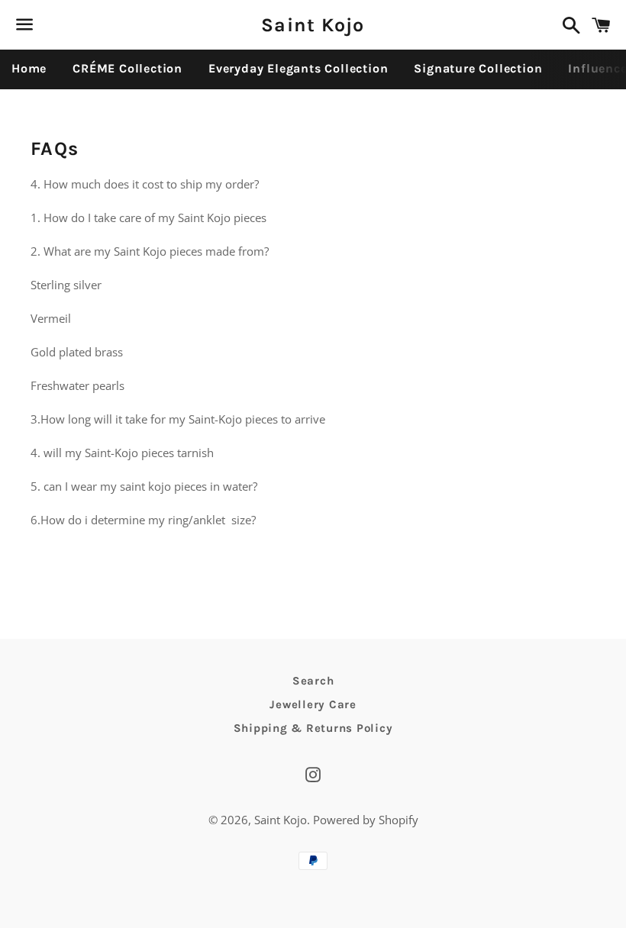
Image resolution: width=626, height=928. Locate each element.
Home (29, 68)
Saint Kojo (313, 25)
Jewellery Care (313, 704)
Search (313, 681)
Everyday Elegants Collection (298, 68)
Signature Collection (478, 68)
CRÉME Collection (127, 68)
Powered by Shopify (365, 819)
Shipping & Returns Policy (313, 728)
